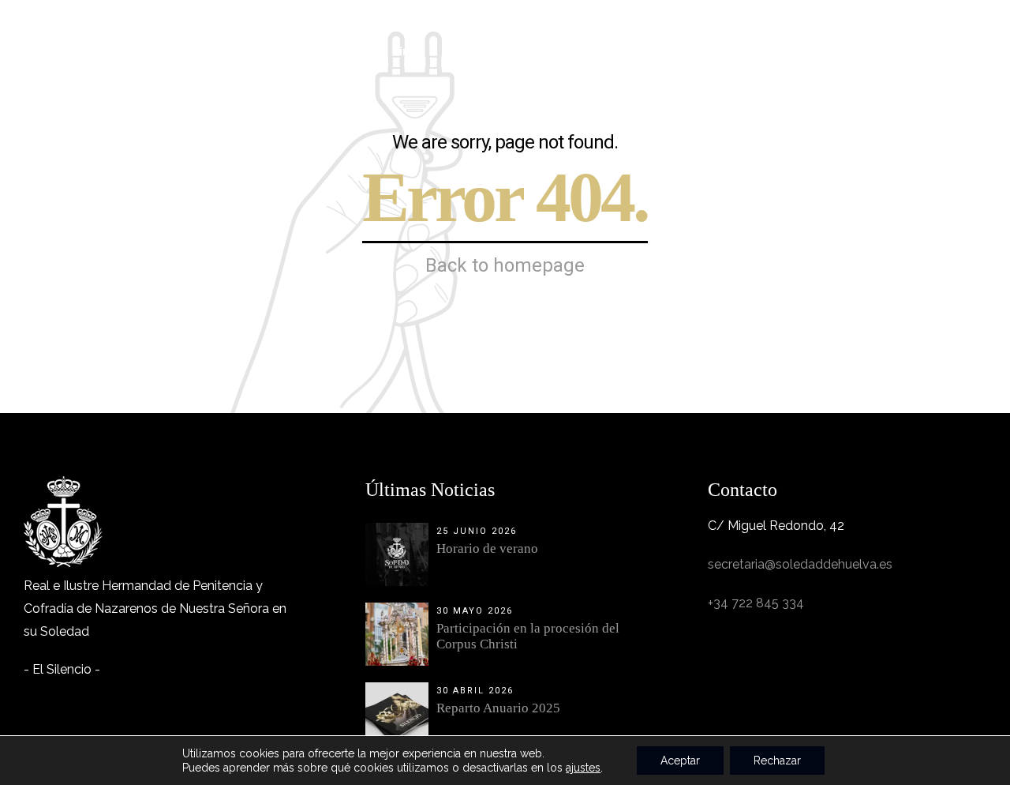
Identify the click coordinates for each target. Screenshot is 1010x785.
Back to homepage (505, 265)
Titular (340, 51)
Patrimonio (604, 51)
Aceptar (680, 760)
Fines (408, 51)
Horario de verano (487, 548)
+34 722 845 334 (756, 602)
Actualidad (825, 51)
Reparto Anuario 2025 (498, 708)
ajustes (583, 767)
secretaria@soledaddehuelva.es (800, 564)
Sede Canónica (715, 51)
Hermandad (251, 51)
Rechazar (777, 760)
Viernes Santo (497, 51)
